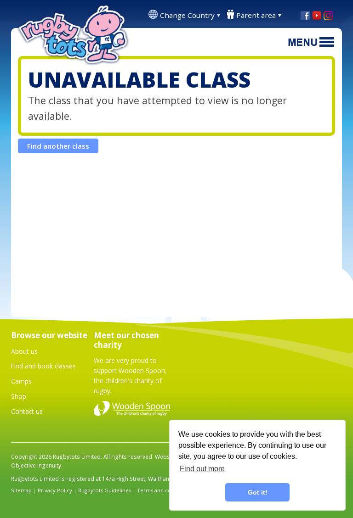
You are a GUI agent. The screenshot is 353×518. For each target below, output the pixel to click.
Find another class (58, 145)
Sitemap (21, 490)
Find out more (202, 469)
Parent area (256, 15)
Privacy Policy (55, 490)
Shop (18, 396)
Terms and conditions (164, 490)
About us (24, 351)
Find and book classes (43, 366)
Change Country (187, 15)
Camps (21, 381)
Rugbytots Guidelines (104, 490)
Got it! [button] (258, 492)
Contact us (27, 411)
